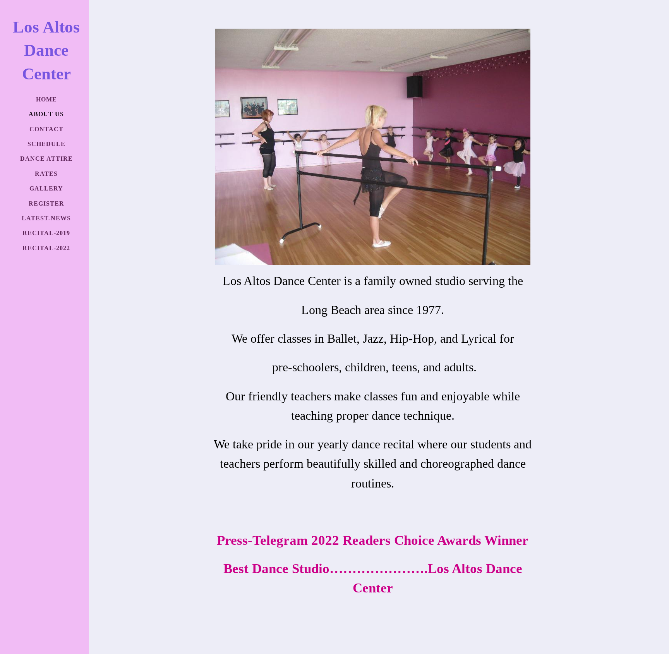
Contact (46, 129)
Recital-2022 (46, 248)
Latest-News (46, 218)
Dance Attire (46, 158)
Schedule (46, 144)
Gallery (46, 188)
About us (46, 114)
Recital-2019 (46, 233)
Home (46, 99)
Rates (46, 173)
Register (46, 203)
